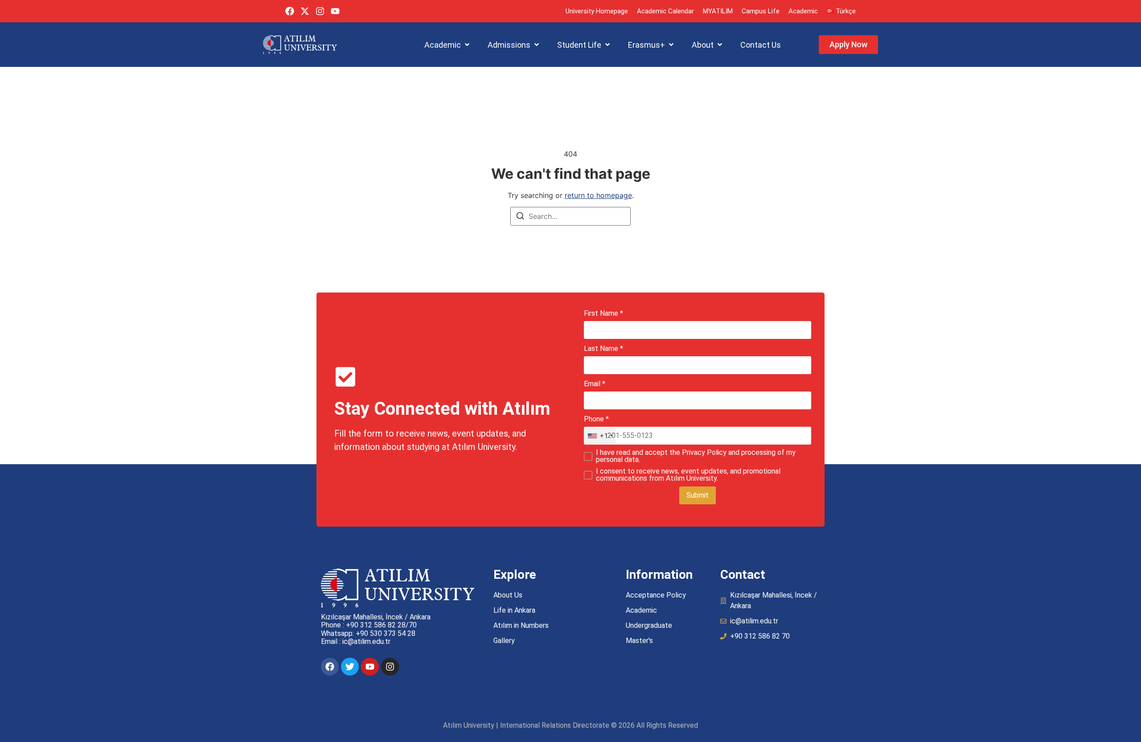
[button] (448, 45)
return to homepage (598, 195)
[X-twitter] (304, 11)
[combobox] (600, 435)
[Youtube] (335, 11)
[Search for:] (570, 216)
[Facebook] (289, 11)
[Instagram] (320, 11)
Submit (697, 495)
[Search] (520, 217)
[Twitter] (350, 667)
